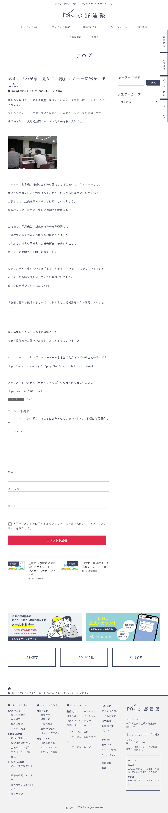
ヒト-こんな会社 (30, 27)
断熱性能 (45, 719)
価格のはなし (90, 27)
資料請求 (106, 739)
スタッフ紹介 (18, 728)
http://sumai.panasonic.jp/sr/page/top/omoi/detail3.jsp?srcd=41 (50, 366)
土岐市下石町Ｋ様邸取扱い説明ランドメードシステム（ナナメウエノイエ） (42, 568)
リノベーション (115, 27)
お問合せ (106, 744)
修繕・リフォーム (76, 725)
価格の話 (106, 706)
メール (14, 489)
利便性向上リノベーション (81, 716)
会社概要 (16, 719)
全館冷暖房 (47, 723)
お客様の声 (75, 37)
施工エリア (17, 793)
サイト (12, 506)
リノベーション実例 (78, 731)
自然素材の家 (48, 742)
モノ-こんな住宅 (61, 27)
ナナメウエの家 (49, 747)
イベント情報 (109, 749)
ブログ (95, 37)
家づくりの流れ (110, 711)
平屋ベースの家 (49, 752)
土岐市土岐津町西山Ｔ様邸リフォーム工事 (95, 565)
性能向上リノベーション (80, 711)
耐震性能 (45, 714)
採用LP (105, 768)
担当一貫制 (17, 738)
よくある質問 (109, 716)
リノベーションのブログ (80, 746)
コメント (15, 431)
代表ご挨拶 (17, 723)
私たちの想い (18, 714)
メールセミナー (110, 754)
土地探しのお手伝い (22, 747)
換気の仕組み (48, 728)
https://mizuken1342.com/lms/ (27, 391)
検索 (153, 82)
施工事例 (142, 27)
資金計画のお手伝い (22, 742)
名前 (12, 472)
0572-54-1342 (146, 734)
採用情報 (106, 763)
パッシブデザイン (50, 733)
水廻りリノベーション (79, 720)
